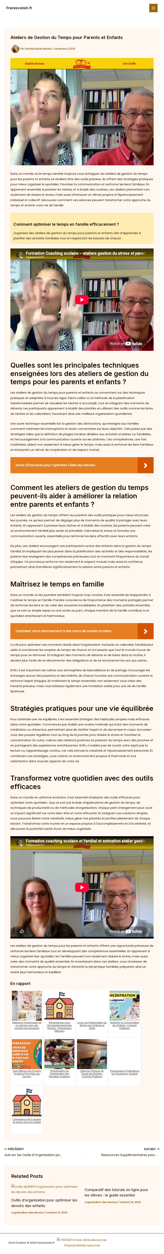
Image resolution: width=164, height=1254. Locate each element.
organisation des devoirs (27, 1212)
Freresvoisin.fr (19, 8)
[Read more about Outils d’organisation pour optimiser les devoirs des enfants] (45, 1189)
